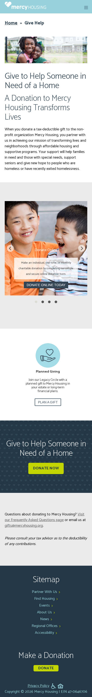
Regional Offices (45, 626)
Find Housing (44, 599)
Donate (46, 668)
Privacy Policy (38, 686)
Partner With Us (44, 592)
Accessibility (44, 633)
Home (11, 23)
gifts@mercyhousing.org (24, 525)
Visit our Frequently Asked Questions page (44, 517)
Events (44, 605)
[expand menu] (86, 7)
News (44, 619)
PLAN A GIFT (46, 402)
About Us (44, 612)
